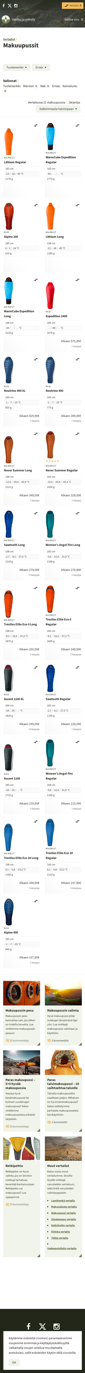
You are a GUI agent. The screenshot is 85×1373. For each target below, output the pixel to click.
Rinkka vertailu (60, 1232)
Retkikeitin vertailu (63, 1225)
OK (14, 1362)
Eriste (39, 67)
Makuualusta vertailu (64, 1207)
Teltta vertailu (59, 1238)
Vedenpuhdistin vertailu (61, 1248)
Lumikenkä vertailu (63, 1201)
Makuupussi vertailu (63, 1213)
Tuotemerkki (15, 67)
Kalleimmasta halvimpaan (57, 109)
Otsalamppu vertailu (63, 1219)
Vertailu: (75, 5)
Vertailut (9, 39)
